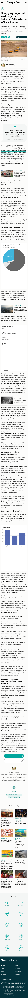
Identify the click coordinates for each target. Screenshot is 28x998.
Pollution (7, 928)
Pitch (2, 971)
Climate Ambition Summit (12, 74)
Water (21, 950)
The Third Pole (8, 487)
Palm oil (4, 819)
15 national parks (13, 205)
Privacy (17, 965)
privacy (20, 990)
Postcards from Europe (21, 839)
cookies (5, 992)
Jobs (2, 968)
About (3, 965)
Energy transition (14, 797)
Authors (3, 974)
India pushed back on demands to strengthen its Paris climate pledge (13, 150)
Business (7, 939)
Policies (17, 974)
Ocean (21, 928)
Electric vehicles (18, 819)
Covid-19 (4, 879)
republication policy (9, 983)
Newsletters (18, 971)
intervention (11, 201)
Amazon (4, 838)
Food (7, 917)
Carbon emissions (12, 794)
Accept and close (8, 994)
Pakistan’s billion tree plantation (12, 203)
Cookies (17, 968)
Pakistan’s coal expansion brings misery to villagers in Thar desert (14, 597)
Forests (20, 939)
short (6, 201)
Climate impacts (20, 859)
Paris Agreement (9, 115)
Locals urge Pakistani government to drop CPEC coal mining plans (13, 617)
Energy (7, 905)
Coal (20, 794)
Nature (21, 917)
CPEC (22, 240)
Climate (20, 905)
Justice (7, 950)
